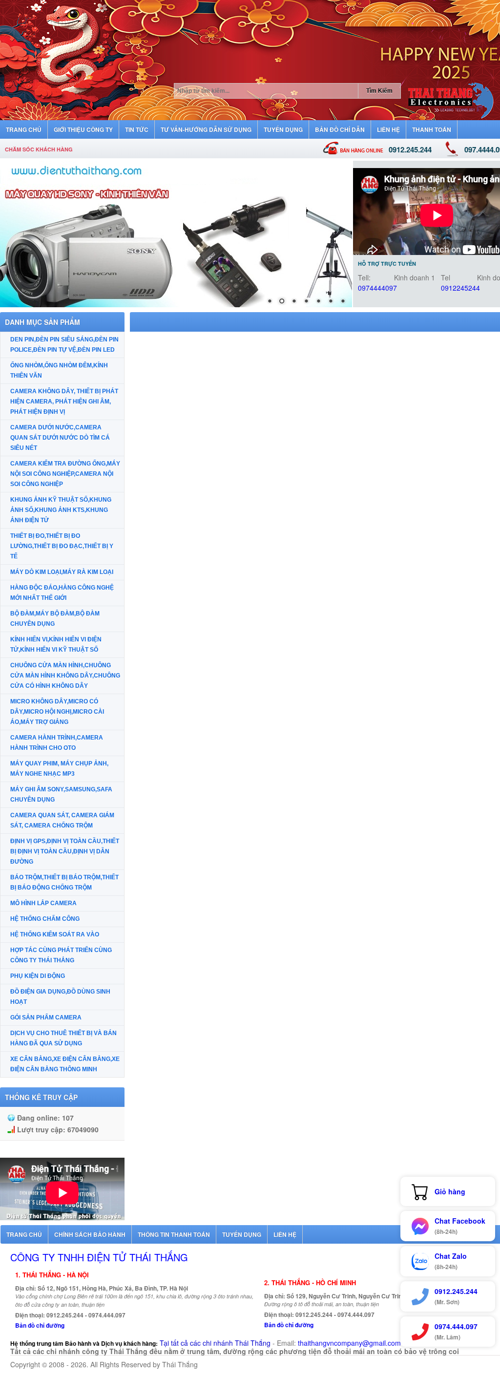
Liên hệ (284, 1234)
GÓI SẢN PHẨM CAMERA (46, 1017)
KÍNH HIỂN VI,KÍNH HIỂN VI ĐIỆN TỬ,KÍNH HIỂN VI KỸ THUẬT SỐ (56, 644)
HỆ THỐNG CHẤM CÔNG (45, 918)
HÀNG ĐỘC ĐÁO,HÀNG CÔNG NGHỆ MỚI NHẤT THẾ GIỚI (62, 592)
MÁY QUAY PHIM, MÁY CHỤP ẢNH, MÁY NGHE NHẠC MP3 (59, 768)
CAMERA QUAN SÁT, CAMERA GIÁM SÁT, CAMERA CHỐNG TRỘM (62, 820)
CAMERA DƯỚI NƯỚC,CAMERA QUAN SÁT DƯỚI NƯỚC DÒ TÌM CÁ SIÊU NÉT (60, 437)
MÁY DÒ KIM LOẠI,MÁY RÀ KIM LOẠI (61, 572)
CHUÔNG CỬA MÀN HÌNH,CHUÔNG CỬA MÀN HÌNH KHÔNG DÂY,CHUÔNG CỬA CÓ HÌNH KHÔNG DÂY (65, 675)
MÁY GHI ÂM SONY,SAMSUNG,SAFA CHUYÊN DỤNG (61, 794)
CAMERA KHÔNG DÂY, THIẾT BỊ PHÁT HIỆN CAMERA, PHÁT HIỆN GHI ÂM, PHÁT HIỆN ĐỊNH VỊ (64, 401)
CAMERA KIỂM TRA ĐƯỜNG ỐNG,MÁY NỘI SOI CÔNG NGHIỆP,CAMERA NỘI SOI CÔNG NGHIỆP (65, 474)
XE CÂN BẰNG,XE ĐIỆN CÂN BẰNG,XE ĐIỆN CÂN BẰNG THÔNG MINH (65, 1064)
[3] (176, 234)
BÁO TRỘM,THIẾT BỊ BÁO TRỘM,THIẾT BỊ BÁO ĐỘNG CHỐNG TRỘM (64, 882)
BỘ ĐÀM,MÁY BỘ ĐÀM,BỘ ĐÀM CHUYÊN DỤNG (55, 618)
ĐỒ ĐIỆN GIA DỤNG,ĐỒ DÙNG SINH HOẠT (60, 996)
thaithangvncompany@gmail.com (349, 1343)
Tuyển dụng (241, 1234)
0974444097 (377, 288)
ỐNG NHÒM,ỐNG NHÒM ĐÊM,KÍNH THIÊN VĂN (59, 370)
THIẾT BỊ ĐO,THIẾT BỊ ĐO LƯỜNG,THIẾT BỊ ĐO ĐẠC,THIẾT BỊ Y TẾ (61, 546)
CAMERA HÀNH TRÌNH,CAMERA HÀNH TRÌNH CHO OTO (56, 742)
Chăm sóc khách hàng (39, 149)
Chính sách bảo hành (89, 1234)
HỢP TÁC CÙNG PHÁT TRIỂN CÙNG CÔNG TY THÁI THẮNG (61, 955)
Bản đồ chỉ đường (39, 1325)
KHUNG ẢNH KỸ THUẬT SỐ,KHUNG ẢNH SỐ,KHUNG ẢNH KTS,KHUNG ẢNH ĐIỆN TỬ (60, 510)
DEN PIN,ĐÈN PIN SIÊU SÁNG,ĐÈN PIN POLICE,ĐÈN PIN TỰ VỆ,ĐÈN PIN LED (64, 344)
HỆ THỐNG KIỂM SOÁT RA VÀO (54, 934)
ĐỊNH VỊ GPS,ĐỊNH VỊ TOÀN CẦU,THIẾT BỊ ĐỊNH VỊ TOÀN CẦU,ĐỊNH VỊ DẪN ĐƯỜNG (64, 851)
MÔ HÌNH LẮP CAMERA (43, 903)
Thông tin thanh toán (174, 1234)
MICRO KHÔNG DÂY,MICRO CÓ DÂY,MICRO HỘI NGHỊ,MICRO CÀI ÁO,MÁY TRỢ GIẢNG (57, 711)
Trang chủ (24, 1234)
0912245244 (460, 288)
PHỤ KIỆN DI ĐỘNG (37, 976)
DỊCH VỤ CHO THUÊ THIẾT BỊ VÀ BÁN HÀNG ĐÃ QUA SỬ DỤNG (63, 1038)
